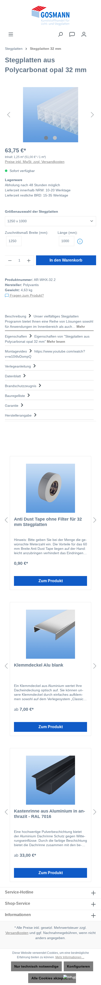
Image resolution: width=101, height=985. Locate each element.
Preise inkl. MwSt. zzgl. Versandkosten (34, 162)
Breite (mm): (26, 233)
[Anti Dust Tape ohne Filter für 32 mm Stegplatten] (50, 488)
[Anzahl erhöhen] (29, 260)
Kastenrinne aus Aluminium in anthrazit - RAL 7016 (49, 814)
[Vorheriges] (8, 115)
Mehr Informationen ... (69, 957)
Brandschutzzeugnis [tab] (21, 386)
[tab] (49, 321)
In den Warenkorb (66, 260)
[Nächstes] (92, 115)
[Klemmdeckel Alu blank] (50, 634)
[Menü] (11, 34)
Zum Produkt (50, 581)
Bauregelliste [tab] (15, 396)
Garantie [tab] (12, 405)
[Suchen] (60, 34)
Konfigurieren (78, 966)
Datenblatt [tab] (13, 376)
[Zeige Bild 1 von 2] (46, 138)
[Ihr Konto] (84, 34)
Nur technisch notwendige (36, 966)
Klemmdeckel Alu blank (38, 665)
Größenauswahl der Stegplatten (31, 211)
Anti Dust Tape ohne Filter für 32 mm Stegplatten (48, 522)
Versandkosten (16, 933)
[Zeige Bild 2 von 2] (55, 138)
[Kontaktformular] (72, 34)
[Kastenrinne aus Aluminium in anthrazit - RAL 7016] (50, 780)
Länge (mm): (68, 233)
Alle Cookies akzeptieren (52, 978)
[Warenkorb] (93, 32)
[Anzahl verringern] (10, 260)
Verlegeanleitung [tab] (18, 366)
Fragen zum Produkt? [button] (26, 295)
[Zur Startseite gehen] (50, 16)
